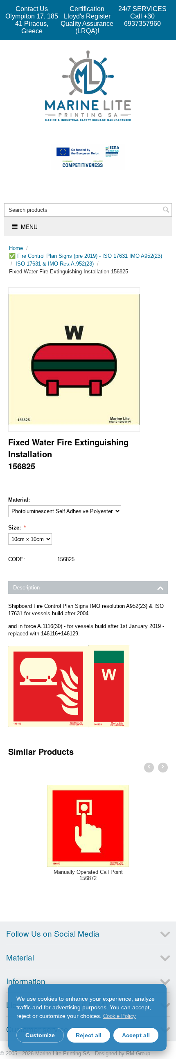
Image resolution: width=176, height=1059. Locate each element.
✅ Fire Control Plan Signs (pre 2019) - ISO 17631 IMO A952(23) (85, 256)
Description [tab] (26, 588)
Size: (15, 528)
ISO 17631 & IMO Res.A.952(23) (55, 264)
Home (16, 248)
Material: (19, 500)
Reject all (89, 1035)
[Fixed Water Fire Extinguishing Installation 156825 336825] (74, 359)
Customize (40, 1035)
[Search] (166, 210)
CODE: (16, 559)
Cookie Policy (119, 1016)
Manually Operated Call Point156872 (88, 875)
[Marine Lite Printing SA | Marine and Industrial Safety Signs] (88, 85)
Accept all (136, 1035)
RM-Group (138, 1053)
